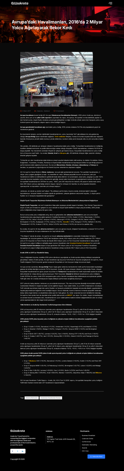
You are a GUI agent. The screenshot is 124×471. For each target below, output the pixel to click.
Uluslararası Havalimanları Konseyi (51, 398)
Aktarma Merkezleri (31, 398)
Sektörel (47, 111)
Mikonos (99, 373)
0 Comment (60, 111)
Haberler (40, 111)
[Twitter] (17, 451)
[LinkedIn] (22, 451)
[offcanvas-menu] (110, 3)
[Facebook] (12, 451)
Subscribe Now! (97, 456)
